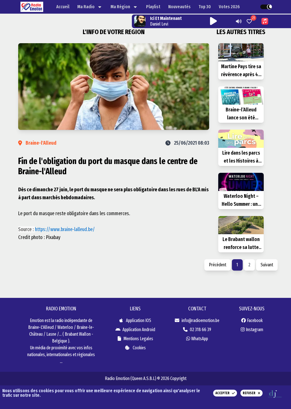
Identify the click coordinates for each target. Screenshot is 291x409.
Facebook (255, 320)
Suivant (267, 264)
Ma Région (120, 6)
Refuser (249, 393)
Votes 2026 (229, 6)
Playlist (153, 6)
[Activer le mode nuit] (266, 7)
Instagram (254, 329)
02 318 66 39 (200, 329)
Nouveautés (179, 6)
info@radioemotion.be (200, 320)
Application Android (138, 329)
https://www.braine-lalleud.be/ (65, 229)
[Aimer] (249, 21)
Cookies (139, 347)
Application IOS (138, 320)
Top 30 (205, 6)
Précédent (217, 264)
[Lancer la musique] (213, 21)
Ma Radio (86, 6)
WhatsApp (199, 338)
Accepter (222, 393)
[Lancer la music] (237, 21)
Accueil (62, 6)
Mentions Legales (138, 338)
